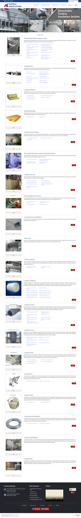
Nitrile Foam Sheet (43, 80)
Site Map (57, 505)
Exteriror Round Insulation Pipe (47, 359)
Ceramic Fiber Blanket (30, 73)
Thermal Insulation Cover (44, 339)
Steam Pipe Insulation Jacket (32, 311)
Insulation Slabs (42, 116)
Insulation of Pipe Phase (31, 132)
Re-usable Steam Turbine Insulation (45, 267)
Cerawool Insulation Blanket (31, 290)
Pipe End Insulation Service (32, 182)
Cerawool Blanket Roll (31, 97)
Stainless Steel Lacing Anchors (45, 381)
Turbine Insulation (29, 259)
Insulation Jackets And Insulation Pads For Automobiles (33, 322)
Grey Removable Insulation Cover (44, 338)
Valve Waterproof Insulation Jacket (32, 315)
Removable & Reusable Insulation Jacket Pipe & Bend (39, 153)
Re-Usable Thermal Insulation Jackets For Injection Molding (46, 47)
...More (74, 84)
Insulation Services (29, 174)
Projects (63, 5)
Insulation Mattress (30, 90)
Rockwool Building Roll (43, 82)
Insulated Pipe (28, 458)
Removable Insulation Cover (44, 342)
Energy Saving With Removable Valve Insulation (32, 78)
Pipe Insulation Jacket (45, 314)
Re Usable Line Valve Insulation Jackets (32, 55)
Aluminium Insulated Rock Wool (45, 292)
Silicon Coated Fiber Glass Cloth (47, 95)
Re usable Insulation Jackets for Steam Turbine (47, 50)
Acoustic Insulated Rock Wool (32, 292)
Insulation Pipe (29, 139)
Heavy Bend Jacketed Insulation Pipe (43, 162)
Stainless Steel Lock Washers (44, 423)
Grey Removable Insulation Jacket (32, 319)
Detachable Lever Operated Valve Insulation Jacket (46, 45)
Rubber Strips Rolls (43, 287)
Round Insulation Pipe (31, 363)
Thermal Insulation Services (32, 180)
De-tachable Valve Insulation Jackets (32, 45)
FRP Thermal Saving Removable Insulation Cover (32, 338)
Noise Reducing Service (30, 204)
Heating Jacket (28, 395)
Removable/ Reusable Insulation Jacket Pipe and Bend (45, 160)
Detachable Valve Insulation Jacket (32, 50)
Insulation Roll (28, 66)
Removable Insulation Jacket (46, 52)
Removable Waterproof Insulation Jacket (45, 312)
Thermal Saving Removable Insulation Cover (31, 345)
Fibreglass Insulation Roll (45, 97)
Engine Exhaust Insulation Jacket (45, 319)
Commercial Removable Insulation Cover (45, 55)
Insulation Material (29, 280)
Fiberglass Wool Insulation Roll (32, 294)
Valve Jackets (29, 76)
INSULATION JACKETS (45, 402)
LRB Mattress (29, 80)
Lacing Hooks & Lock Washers (33, 217)
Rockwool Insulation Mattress (45, 297)
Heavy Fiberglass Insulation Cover (31, 340)
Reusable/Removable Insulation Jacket (35, 38)
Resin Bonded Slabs (30, 111)
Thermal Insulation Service (46, 182)
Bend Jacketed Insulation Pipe (46, 361)
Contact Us (71, 5)
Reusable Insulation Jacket (46, 317)
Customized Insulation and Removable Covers (44, 74)
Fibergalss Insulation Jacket (32, 317)
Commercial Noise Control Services (31, 202)
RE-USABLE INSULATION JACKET (32, 187)
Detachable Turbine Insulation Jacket (32, 53)
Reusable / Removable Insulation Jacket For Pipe (31, 162)
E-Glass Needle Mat (43, 76)
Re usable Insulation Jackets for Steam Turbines (33, 47)
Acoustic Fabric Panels (43, 71)
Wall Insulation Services (45, 180)
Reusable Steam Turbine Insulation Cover (31, 267)
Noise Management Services (32, 196)
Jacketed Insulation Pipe (31, 359)
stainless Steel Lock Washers (31, 423)
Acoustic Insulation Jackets (31, 159)
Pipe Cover (27, 238)
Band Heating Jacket (31, 402)
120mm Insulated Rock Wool (44, 290)
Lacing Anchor (28, 374)
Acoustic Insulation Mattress (31, 297)
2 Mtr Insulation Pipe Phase (32, 138)
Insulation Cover (30, 57)
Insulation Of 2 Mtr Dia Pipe (46, 138)
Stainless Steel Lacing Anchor (31, 381)
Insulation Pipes (29, 352)
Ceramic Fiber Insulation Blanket (31, 288)
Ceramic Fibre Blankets (31, 437)
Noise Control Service (43, 204)
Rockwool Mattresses (31, 99)
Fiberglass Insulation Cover (31, 342)
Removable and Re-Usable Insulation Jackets (46, 58)
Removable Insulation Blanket (32, 295)
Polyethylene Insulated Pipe (32, 361)
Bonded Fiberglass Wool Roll (44, 294)
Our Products (55, 5)
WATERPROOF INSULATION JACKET (46, 184)
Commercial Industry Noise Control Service (44, 202)
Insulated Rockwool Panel (44, 295)
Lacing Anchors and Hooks (44, 78)
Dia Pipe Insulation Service (32, 183)
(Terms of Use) (16, 514)
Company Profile (45, 5)
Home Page (36, 5)
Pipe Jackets (28, 82)
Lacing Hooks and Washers (32, 416)
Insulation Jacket (29, 304)
